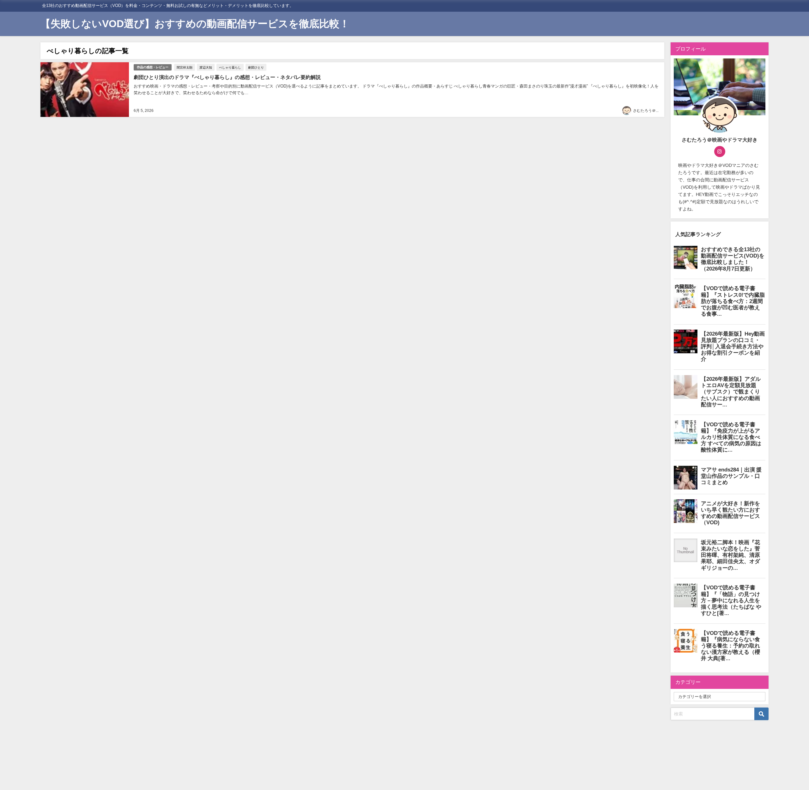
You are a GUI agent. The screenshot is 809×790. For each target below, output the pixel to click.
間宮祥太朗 (184, 67)
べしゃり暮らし (230, 67)
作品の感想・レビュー (152, 67)
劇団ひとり (256, 67)
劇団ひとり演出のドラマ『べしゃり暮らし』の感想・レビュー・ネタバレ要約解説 (227, 77)
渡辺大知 (205, 67)
